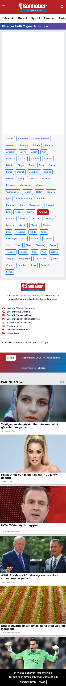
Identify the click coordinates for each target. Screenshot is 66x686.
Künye (44, 342)
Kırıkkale (24, 218)
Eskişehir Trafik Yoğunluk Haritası (23, 319)
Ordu (44, 232)
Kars (22, 205)
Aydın (34, 152)
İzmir (33, 265)
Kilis (8, 212)
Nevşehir (20, 232)
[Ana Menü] (3, 7)
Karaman (10, 205)
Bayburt (48, 158)
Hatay (39, 192)
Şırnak (9, 272)
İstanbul (22, 265)
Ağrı (44, 152)
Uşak (34, 252)
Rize (24, 238)
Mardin (22, 225)
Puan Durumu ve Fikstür (19, 322)
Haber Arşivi (13, 333)
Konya (30, 212)
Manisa (10, 225)
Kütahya (43, 212)
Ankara (36, 145)
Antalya (49, 145)
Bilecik (9, 165)
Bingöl (21, 165)
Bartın (23, 158)
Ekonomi (49, 18)
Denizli (20, 172)
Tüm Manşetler (14, 326)
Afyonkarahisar (41, 138)
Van (44, 252)
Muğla (46, 225)
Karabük (41, 198)
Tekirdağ (40, 245)
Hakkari (27, 192)
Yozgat (10, 258)
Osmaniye (11, 238)
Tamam (42, 682)
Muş (8, 232)
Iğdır (8, 198)
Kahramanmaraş (24, 198)
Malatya (50, 218)
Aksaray (10, 145)
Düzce (47, 172)
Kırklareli (10, 218)
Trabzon (10, 252)
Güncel (22, 18)
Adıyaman (23, 138)
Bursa (9, 172)
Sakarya (35, 238)
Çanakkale (40, 258)
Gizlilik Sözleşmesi (14, 342)
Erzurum (46, 178)
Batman (35, 158)
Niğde (33, 232)
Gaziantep (25, 185)
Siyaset (35, 18)
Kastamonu (35, 205)
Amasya (24, 145)
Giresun (40, 185)
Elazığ (21, 178)
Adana (9, 138)
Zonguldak (24, 258)
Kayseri (50, 205)
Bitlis (31, 165)
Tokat (53, 245)
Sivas (28, 245)
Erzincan (33, 178)
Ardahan (10, 152)
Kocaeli (19, 212)
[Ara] (62, 7)
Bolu (41, 165)
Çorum (9, 265)
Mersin (34, 225)
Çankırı (54, 258)
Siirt (8, 245)
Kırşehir (37, 218)
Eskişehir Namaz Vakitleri (19, 315)
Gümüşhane (12, 192)
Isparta (51, 192)
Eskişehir (8, 18)
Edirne (9, 178)
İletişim (32, 342)
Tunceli (23, 252)
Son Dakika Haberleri (17, 329)
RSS (12, 358)
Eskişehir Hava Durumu (18, 312)
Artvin (23, 152)
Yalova (54, 252)
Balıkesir (10, 158)
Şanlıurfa (45, 265)
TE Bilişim (40, 368)
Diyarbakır (34, 172)
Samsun (48, 238)
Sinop (18, 245)
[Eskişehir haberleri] (32, 7)
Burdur (52, 165)
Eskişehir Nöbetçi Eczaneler (21, 308)
